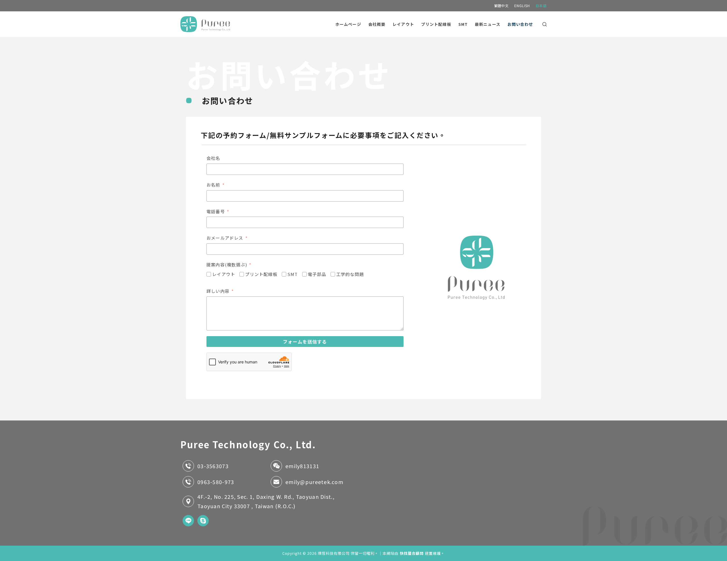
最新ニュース (487, 24)
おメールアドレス (224, 238)
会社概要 (376, 24)
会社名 (213, 158)
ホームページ (348, 24)
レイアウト (403, 24)
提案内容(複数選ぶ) (226, 264)
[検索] (544, 24)
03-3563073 (213, 466)
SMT (463, 24)
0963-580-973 (215, 481)
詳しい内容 (217, 291)
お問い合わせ (520, 24)
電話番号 (215, 211)
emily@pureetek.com (314, 481)
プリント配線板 (436, 24)
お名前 (213, 185)
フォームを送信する (305, 341)
